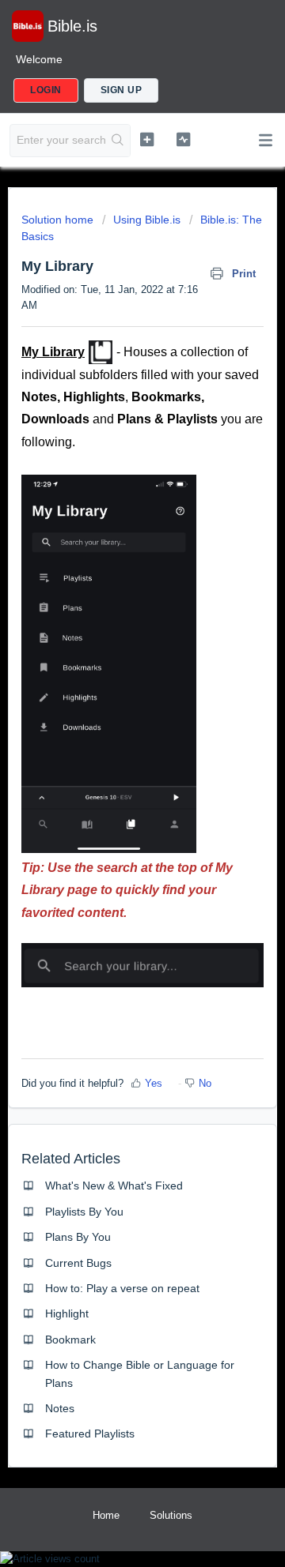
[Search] (118, 140)
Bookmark (70, 1339)
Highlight (67, 1313)
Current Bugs (78, 1263)
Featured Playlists (90, 1433)
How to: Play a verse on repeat (122, 1288)
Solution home (59, 219)
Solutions (171, 1515)
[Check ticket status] (183, 139)
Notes (59, 1408)
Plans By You (78, 1237)
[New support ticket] (146, 139)
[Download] (113, 787)
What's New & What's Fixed (114, 1185)
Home (106, 1515)
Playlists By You (84, 1211)
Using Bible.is (146, 219)
